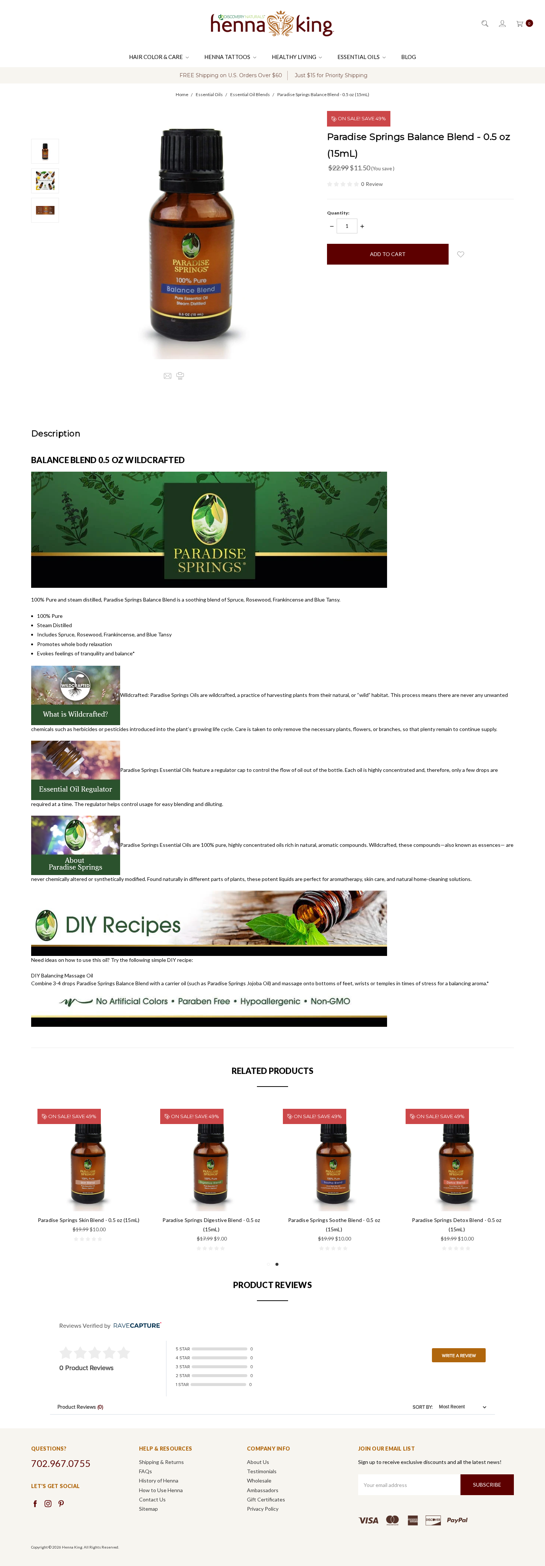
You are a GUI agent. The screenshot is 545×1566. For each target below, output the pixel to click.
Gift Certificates (266, 1499)
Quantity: (338, 213)
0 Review (372, 184)
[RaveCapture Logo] (135, 1326)
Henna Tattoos (227, 56)
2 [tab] (276, 1264)
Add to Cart (88, 1195)
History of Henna (158, 1480)
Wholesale (259, 1480)
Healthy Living (294, 56)
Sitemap (148, 1509)
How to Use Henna (161, 1490)
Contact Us (152, 1499)
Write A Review (459, 1355)
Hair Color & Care (156, 56)
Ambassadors (262, 1490)
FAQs (145, 1471)
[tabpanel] (457, 1181)
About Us (258, 1462)
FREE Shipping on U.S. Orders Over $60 (230, 75)
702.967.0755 (60, 1463)
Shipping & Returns (161, 1462)
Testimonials (262, 1471)
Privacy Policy (262, 1509)
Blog (408, 56)
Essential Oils (359, 56)
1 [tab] (268, 1264)
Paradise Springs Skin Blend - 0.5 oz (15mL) (89, 1220)
